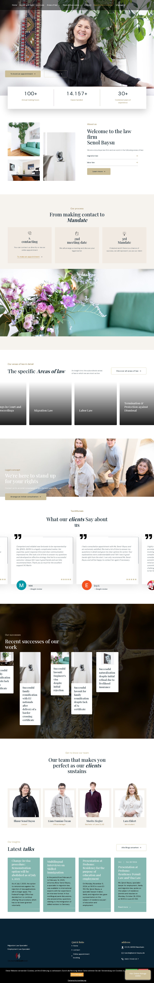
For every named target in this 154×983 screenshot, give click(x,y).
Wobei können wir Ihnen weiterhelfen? (116, 925)
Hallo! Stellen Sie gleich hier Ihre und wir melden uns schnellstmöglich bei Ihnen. (122, 917)
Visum (123, 943)
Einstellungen (77, 974)
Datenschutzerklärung (77, 980)
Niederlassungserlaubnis (124, 937)
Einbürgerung (123, 954)
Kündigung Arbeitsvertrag (124, 932)
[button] (53, 5)
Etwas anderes (124, 960)
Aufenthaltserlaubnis (124, 948)
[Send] (146, 974)
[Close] (147, 908)
